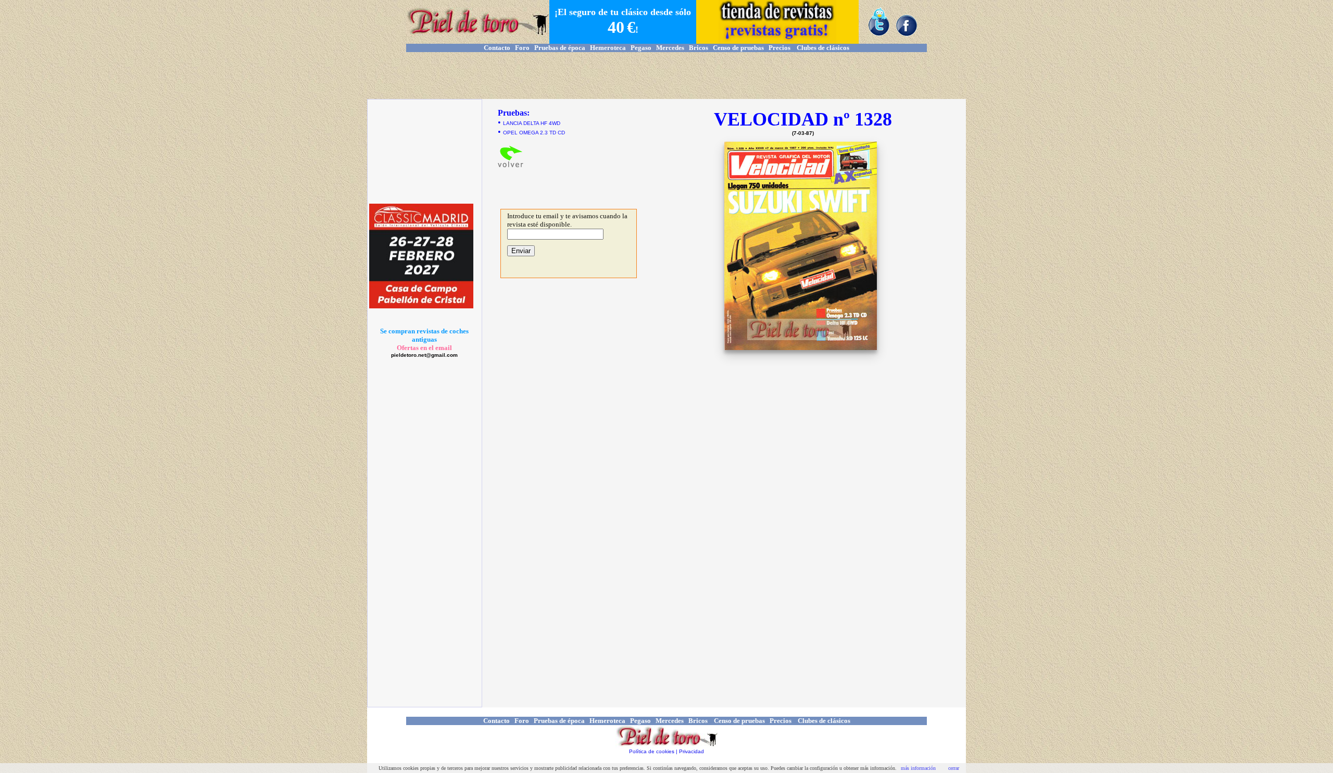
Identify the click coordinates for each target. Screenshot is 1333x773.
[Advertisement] (666, 75)
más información (918, 768)
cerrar (953, 768)
